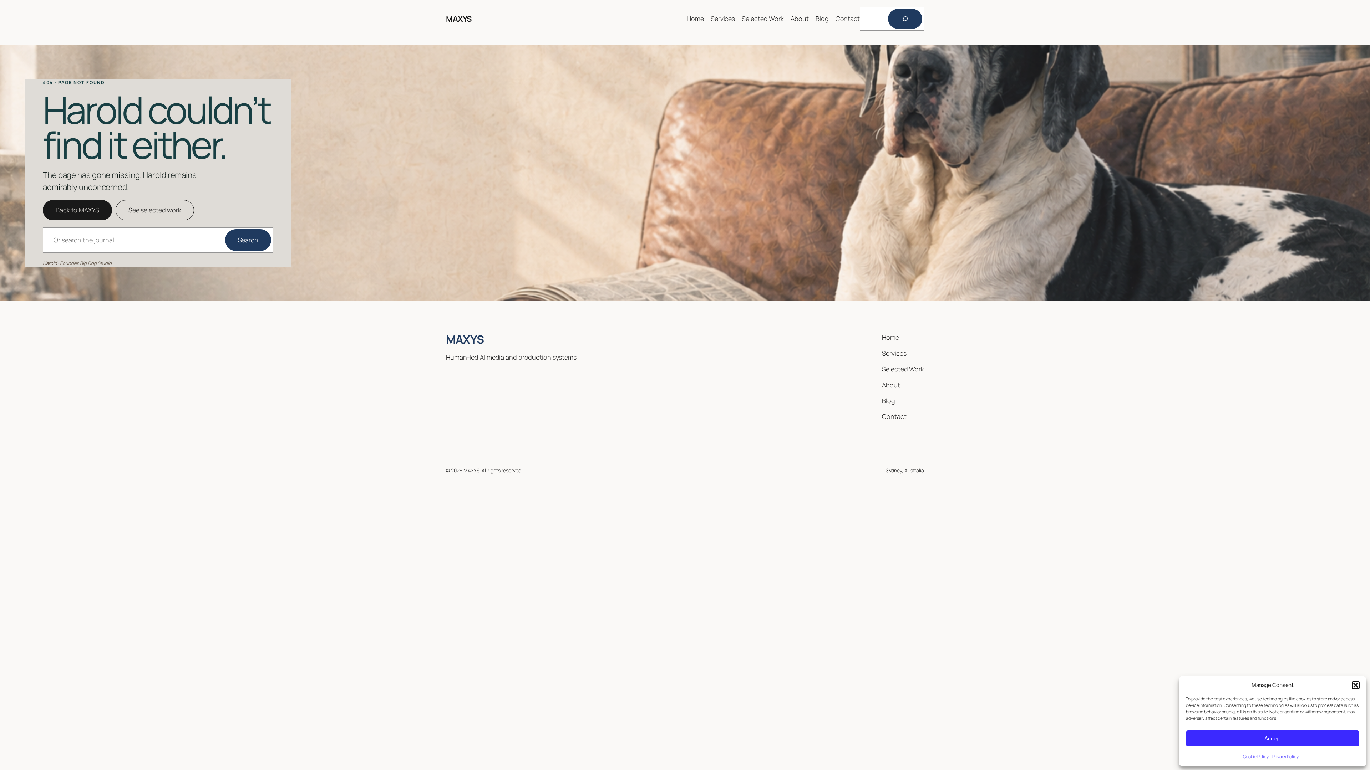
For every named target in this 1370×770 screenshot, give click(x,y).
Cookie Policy (1256, 757)
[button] (1355, 685)
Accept (1272, 738)
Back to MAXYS (77, 210)
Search (248, 240)
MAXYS (459, 19)
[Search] (905, 19)
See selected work (154, 210)
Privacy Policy (1285, 757)
